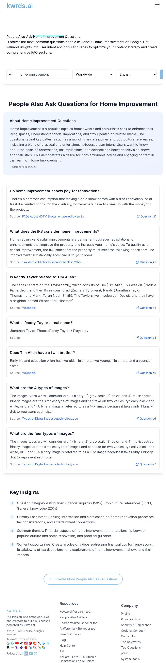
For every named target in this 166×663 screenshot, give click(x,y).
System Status (130, 659)
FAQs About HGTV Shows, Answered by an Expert (54, 216)
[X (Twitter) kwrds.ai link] (36, 653)
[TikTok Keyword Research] (21, 643)
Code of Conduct (132, 630)
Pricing (125, 613)
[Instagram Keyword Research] (26, 643)
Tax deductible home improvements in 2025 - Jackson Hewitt (54, 262)
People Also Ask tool (73, 617)
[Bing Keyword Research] (43, 643)
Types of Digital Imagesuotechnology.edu (50, 418)
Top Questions (131, 647)
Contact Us (128, 636)
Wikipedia (29, 307)
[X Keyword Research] (39, 643)
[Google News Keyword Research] (34, 647)
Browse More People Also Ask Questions (85, 579)
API (62, 651)
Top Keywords (131, 642)
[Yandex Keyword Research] (26, 647)
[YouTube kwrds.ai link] (31, 653)
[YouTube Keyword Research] (17, 643)
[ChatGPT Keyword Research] (12, 643)
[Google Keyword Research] (8, 643)
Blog (63, 640)
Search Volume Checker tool (79, 623)
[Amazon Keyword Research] (8, 647)
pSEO (125, 653)
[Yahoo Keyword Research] (17, 647)
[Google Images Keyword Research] (39, 647)
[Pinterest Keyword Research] (30, 643)
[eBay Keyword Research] (12, 647)
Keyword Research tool (75, 611)
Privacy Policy (130, 619)
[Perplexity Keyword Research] (48, 643)
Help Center (68, 645)
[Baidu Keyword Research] (21, 647)
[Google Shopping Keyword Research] (30, 647)
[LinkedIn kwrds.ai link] (26, 653)
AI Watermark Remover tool (78, 628)
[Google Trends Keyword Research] (43, 647)
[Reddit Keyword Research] (34, 643)
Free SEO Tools (70, 634)
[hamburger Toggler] (157, 6)
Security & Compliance (136, 625)
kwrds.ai (14, 610)
